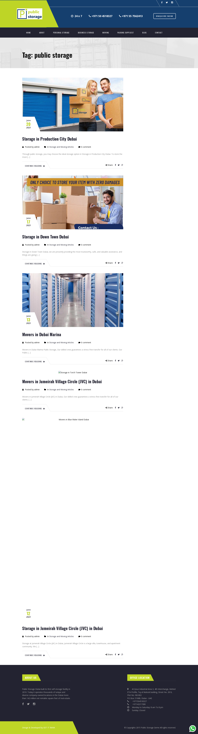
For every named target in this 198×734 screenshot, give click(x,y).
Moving (106, 32)
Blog (144, 32)
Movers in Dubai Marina (41, 334)
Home (28, 32)
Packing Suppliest (125, 32)
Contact (159, 32)
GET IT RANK (49, 727)
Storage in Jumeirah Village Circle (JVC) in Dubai (62, 628)
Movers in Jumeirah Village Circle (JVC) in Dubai (62, 381)
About (42, 32)
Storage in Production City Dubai (49, 139)
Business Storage (86, 32)
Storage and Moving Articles (61, 147)
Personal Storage (61, 32)
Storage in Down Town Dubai (45, 237)
